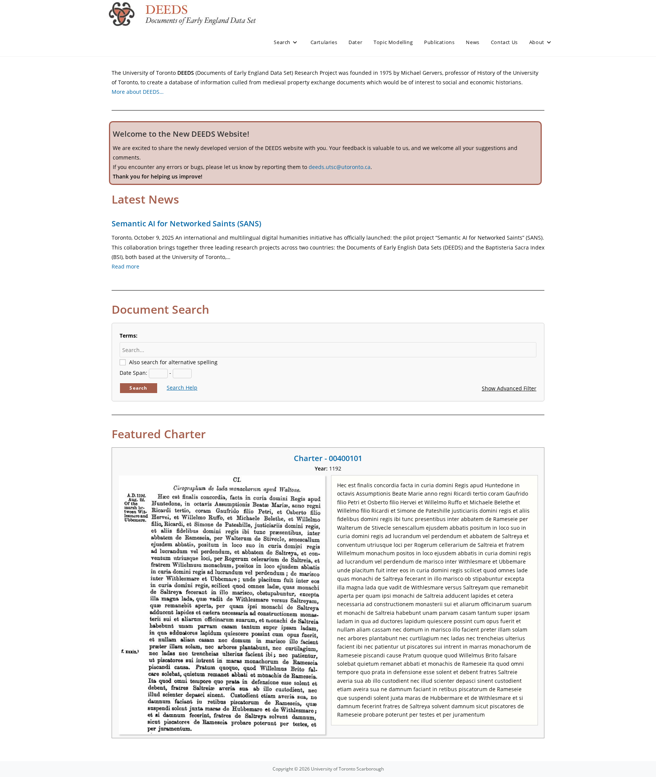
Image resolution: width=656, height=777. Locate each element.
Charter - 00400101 (328, 458)
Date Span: (133, 372)
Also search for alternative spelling (173, 362)
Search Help (182, 387)
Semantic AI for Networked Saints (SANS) (186, 223)
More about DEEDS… (138, 91)
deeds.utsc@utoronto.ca (340, 167)
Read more (125, 266)
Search (138, 388)
